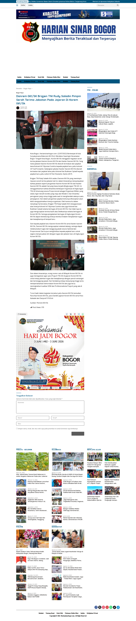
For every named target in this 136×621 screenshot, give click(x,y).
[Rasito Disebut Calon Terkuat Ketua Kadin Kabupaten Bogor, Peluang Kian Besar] (32, 539)
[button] (118, 5)
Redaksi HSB (23, 107)
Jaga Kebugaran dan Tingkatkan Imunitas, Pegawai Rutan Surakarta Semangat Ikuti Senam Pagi (73, 500)
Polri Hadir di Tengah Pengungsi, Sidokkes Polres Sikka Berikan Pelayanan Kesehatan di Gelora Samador (73, 559)
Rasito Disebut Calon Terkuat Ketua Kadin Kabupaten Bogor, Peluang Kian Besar (30, 552)
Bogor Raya (19, 93)
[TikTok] (114, 607)
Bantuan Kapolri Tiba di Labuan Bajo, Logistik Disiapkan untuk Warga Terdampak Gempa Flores (107, 123)
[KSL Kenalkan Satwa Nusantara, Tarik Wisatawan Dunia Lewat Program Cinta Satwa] (21, 510)
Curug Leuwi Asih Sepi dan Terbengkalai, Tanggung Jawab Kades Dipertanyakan (37, 518)
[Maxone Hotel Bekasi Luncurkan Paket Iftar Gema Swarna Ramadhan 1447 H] (21, 483)
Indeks (30, 5)
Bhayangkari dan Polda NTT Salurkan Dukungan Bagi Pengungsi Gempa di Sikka (108, 132)
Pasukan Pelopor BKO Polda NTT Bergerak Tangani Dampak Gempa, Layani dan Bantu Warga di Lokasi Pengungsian (94, 464)
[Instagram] (103, 607)
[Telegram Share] (78, 314)
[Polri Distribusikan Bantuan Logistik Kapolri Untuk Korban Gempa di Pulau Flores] (112, 457)
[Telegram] (118, 607)
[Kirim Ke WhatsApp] (82, 314)
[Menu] (17, 5)
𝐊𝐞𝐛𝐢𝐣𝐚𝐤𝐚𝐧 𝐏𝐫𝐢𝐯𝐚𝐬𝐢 (29, 77)
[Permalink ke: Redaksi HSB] (17, 108)
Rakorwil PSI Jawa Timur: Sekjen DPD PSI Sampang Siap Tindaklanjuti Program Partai (38, 568)
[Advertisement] (68, 60)
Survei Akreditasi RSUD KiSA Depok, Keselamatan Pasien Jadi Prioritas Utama (72, 568)
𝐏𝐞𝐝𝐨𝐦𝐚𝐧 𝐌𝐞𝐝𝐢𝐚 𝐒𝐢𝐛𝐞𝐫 (53, 77)
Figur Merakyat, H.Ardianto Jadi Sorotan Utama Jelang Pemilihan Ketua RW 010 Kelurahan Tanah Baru (38, 559)
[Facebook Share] (66, 314)
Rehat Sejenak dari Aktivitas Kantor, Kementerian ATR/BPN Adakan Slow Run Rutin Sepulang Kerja (73, 518)
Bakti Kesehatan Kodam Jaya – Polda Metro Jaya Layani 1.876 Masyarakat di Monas (73, 578)
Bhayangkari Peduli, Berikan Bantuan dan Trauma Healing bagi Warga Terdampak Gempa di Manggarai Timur (108, 141)
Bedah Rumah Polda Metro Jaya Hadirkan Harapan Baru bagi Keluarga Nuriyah (108, 150)
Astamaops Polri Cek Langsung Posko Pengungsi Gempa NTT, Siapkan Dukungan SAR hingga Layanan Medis (112, 498)
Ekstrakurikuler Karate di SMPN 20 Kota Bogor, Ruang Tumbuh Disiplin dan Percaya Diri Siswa (67, 475)
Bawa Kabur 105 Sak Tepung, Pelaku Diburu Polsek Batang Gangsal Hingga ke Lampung (108, 238)
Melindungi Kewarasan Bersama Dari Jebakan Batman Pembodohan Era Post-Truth (36, 578)
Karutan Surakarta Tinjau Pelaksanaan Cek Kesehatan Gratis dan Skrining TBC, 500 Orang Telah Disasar (72, 587)
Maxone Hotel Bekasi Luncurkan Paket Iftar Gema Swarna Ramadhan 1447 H (38, 482)
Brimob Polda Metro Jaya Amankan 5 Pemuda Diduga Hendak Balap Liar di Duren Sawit (108, 229)
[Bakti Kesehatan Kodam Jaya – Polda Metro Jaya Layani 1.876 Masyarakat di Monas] (57, 578)
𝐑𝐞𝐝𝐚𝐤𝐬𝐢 (65, 77)
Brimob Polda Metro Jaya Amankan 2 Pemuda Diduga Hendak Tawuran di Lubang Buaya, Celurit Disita (108, 220)
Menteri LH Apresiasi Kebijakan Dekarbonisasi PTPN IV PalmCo (86, 1)
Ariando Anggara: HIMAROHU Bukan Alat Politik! (37, 596)
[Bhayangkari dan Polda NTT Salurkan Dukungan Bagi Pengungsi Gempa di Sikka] (92, 132)
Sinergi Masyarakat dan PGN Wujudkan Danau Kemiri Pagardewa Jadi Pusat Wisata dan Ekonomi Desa (38, 491)
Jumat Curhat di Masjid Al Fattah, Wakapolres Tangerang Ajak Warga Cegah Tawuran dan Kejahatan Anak (109, 159)
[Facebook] (96, 607)
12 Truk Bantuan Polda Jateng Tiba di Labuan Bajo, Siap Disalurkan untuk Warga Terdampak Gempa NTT (103, 116)
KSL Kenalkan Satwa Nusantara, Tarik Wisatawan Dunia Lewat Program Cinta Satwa (37, 509)
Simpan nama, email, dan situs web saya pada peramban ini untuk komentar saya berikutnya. (48, 429)
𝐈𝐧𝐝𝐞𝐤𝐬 (19, 77)
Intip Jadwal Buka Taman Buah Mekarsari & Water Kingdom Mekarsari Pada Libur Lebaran (31, 475)
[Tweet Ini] (70, 314)
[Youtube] (107, 607)
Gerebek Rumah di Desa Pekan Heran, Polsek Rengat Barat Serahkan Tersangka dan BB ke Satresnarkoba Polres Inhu (109, 211)
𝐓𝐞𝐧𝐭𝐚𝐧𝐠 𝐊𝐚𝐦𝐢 (75, 77)
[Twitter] (99, 607)
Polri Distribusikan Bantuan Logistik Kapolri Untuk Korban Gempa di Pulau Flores (112, 464)
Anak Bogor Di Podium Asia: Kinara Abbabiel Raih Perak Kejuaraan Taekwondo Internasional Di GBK (72, 482)
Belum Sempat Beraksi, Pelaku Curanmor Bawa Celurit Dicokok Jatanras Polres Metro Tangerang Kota (109, 202)
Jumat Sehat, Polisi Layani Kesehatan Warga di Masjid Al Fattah (67, 552)
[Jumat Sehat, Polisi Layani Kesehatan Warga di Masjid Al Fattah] (68, 539)
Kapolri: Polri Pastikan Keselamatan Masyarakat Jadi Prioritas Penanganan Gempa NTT (112, 481)
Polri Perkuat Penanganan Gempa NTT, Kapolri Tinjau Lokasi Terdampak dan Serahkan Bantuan (94, 481)
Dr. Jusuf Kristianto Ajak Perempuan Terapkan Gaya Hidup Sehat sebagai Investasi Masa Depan (73, 596)
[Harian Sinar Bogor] (68, 32)
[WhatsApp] (110, 607)
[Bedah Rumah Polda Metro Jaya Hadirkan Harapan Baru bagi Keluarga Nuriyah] (92, 150)
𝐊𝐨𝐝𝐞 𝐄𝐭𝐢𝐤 (41, 77)
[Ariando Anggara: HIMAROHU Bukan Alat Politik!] (21, 596)
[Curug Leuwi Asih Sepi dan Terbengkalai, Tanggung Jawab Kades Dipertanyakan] (21, 519)
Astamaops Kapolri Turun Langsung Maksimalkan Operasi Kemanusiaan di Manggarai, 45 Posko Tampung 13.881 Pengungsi (94, 498)
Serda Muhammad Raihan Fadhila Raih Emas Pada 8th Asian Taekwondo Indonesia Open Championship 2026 (72, 491)
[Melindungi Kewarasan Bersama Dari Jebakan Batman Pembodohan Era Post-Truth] (21, 578)
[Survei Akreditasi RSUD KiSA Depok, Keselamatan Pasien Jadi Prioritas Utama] (57, 569)
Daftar (23, 5)
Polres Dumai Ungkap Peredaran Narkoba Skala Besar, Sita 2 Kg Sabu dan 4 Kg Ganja (103, 195)
